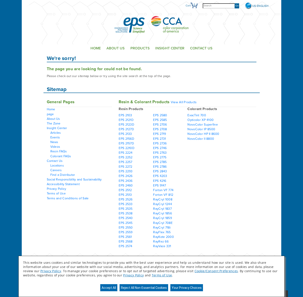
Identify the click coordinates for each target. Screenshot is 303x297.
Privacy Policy (56, 189)
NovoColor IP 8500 (201, 129)
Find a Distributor (62, 175)
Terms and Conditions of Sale (68, 198)
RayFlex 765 (162, 232)
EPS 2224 (125, 153)
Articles (55, 133)
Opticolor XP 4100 (200, 120)
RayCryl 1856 (162, 213)
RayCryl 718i (161, 227)
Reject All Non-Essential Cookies (144, 287)
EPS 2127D (126, 129)
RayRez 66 (161, 241)
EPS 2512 (125, 190)
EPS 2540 (126, 218)
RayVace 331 (162, 246)
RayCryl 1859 (162, 218)
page (50, 114)
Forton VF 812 (163, 195)
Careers (56, 170)
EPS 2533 (125, 204)
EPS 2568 (125, 241)
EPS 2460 (126, 185)
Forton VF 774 (163, 190)
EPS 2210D (126, 148)
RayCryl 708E (162, 223)
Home (96, 48)
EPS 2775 (159, 157)
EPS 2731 (159, 139)
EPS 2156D (126, 139)
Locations (57, 165)
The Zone (54, 123)
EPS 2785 (160, 162)
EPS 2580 (160, 115)
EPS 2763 (160, 153)
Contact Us (201, 48)
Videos (55, 147)
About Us (115, 48)
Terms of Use (56, 193)
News (54, 142)
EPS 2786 (160, 167)
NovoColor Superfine (202, 124)
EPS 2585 (160, 120)
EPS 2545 (125, 223)
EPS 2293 (125, 171)
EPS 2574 (125, 246)
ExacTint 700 (196, 115)
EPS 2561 (125, 237)
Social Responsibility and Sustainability (74, 179)
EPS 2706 (160, 124)
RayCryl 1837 (162, 209)
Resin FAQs (58, 151)
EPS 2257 (125, 162)
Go (236, 5)
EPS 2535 (125, 209)
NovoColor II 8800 (200, 139)
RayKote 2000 (163, 237)
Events (55, 137)
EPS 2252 (125, 157)
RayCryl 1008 (162, 199)
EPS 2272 (125, 167)
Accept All (109, 287)
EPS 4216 (159, 181)
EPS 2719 (159, 134)
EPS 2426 (125, 176)
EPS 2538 (125, 213)
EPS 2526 (125, 199)
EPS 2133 (125, 134)
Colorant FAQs (60, 156)
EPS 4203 (160, 176)
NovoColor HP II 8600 (203, 134)
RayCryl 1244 (162, 204)
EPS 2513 (125, 195)
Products (140, 48)
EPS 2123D (126, 124)
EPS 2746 (160, 148)
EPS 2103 (125, 115)
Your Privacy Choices (187, 287)
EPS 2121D (126, 120)
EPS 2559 (125, 232)
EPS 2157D (126, 143)
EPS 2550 (126, 227)
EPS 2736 (160, 143)
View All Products (184, 102)
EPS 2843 (160, 171)
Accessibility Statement (63, 184)
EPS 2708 (160, 129)
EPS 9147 (159, 185)
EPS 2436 (125, 181)
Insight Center (169, 48)
